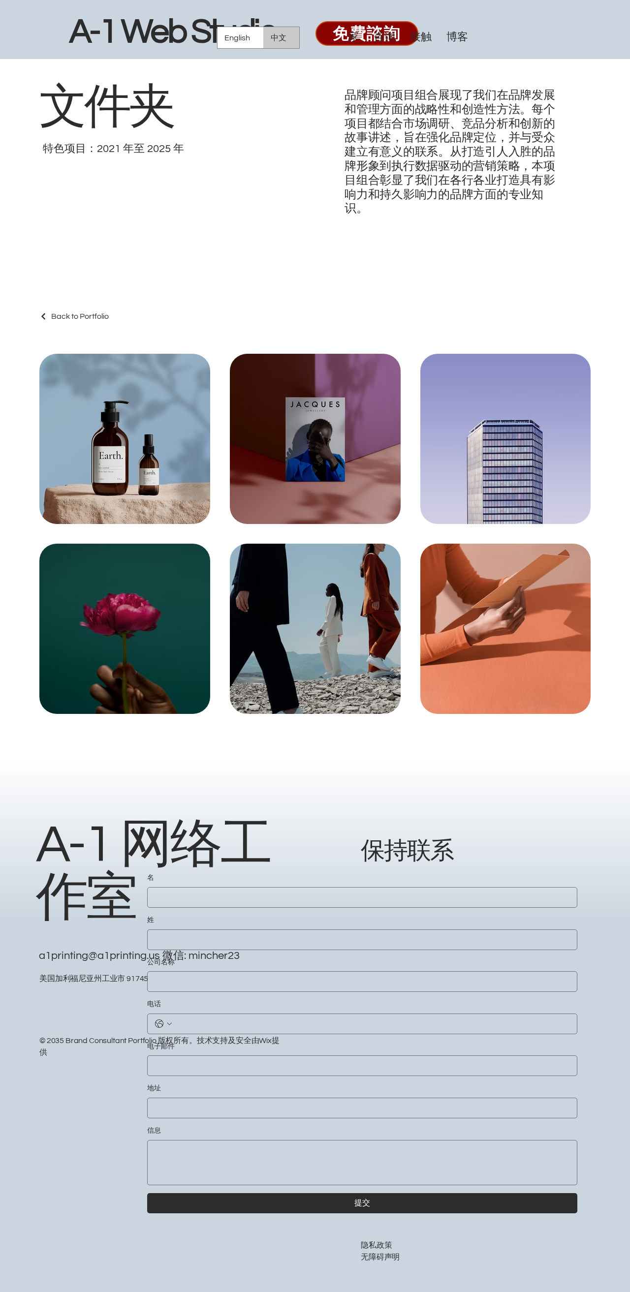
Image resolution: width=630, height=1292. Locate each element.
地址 (154, 1088)
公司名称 (161, 962)
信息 (154, 1130)
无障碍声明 (380, 1257)
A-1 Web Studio (172, 32)
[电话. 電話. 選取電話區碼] (163, 1024)
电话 (154, 1004)
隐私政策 (376, 1245)
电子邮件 (161, 1046)
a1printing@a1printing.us (99, 955)
